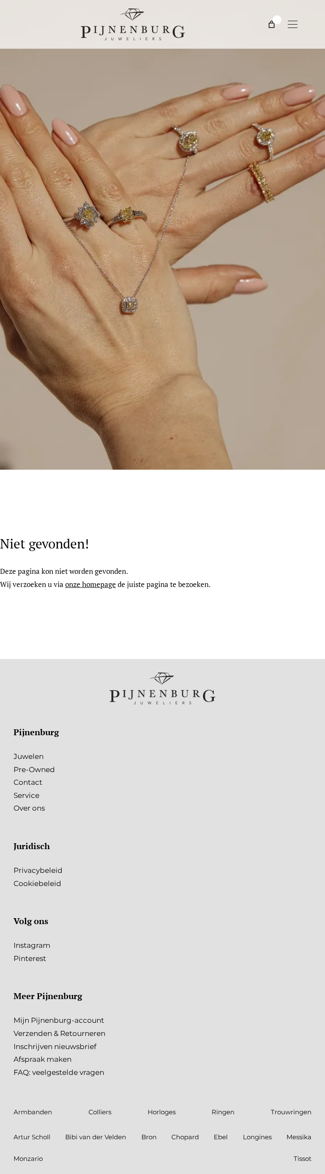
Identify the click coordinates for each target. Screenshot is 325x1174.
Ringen (223, 1112)
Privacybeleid (38, 870)
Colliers (99, 1112)
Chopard (185, 1137)
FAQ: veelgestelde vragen (59, 1072)
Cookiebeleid (37, 883)
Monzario (28, 1159)
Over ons (29, 808)
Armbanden (33, 1112)
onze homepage (90, 584)
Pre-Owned (34, 769)
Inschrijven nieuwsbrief (55, 1046)
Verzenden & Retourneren (59, 1033)
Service (26, 795)
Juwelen (29, 756)
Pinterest (30, 958)
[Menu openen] (292, 24)
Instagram (32, 945)
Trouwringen (291, 1112)
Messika (298, 1137)
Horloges (162, 1112)
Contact (28, 782)
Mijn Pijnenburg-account (59, 1020)
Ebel (221, 1137)
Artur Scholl (32, 1137)
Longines (257, 1137)
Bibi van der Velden (95, 1137)
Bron (149, 1137)
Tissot (302, 1159)
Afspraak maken (43, 1059)
